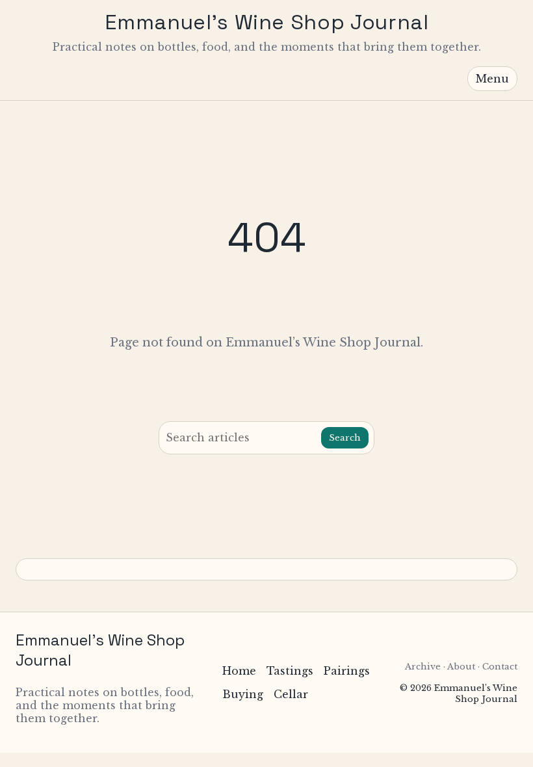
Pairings (347, 670)
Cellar (291, 694)
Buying (242, 694)
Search (345, 437)
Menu (492, 78)
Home (239, 670)
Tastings (289, 670)
